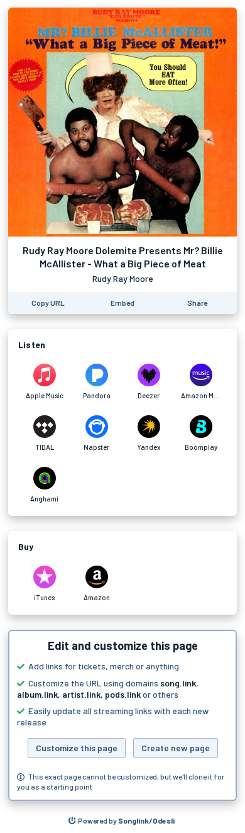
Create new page (175, 747)
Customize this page (76, 747)
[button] (122, 715)
